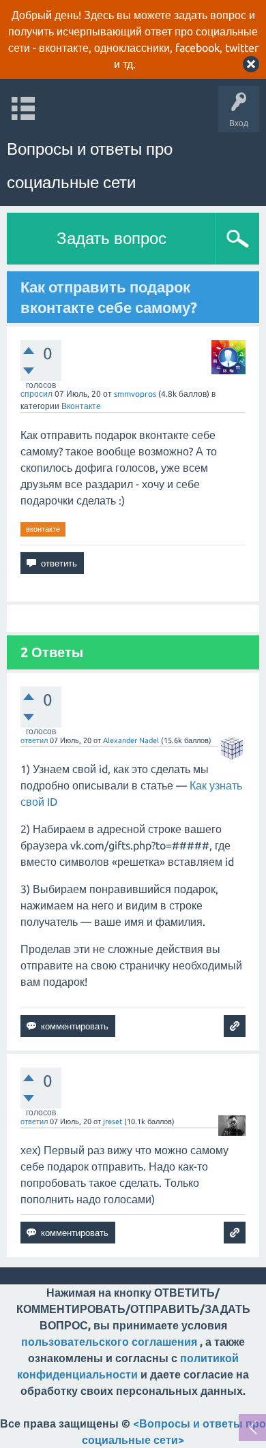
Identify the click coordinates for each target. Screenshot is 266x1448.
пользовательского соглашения (109, 1342)
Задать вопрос (111, 238)
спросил (36, 393)
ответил (34, 740)
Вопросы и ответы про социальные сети (90, 166)
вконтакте (43, 529)
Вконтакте (81, 406)
